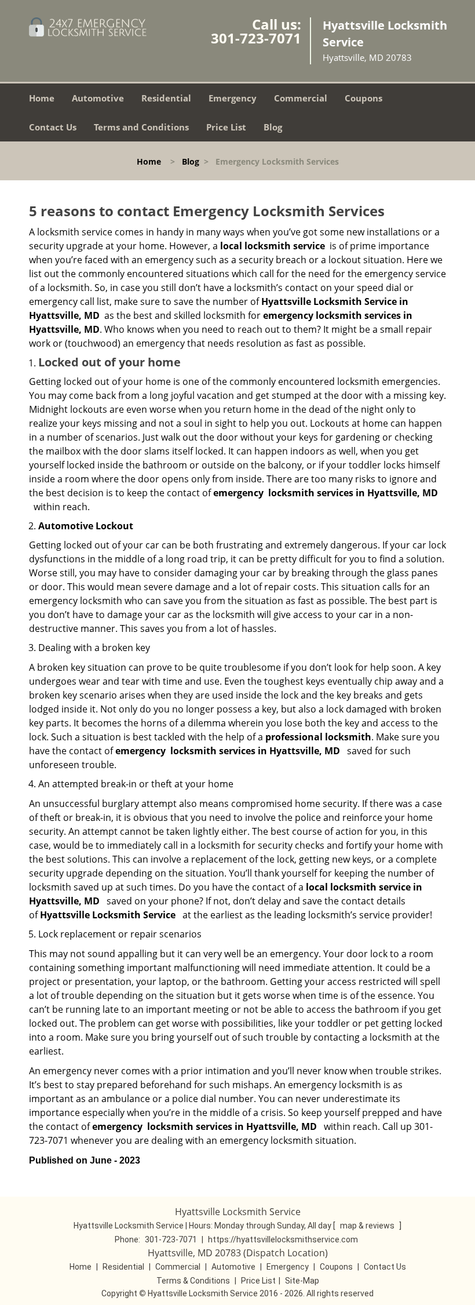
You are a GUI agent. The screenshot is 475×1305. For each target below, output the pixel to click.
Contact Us (52, 127)
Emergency (233, 98)
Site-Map (302, 1280)
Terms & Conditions (193, 1280)
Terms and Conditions (141, 127)
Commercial (300, 98)
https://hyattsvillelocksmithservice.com (283, 1239)
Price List (226, 127)
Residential (166, 98)
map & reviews (368, 1225)
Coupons (363, 98)
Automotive (98, 98)
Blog (273, 127)
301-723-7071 (256, 38)
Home (41, 98)
